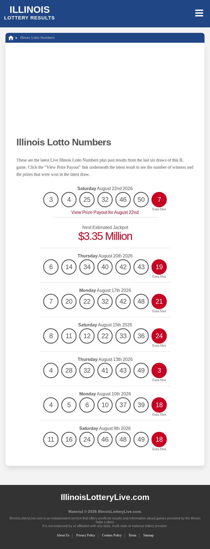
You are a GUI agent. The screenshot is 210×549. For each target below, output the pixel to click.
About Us (63, 535)
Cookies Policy (112, 535)
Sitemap (148, 535)
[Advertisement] (105, 94)
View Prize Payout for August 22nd (105, 212)
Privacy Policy (85, 535)
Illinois (29, 12)
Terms (132, 535)
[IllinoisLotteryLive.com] (11, 38)
